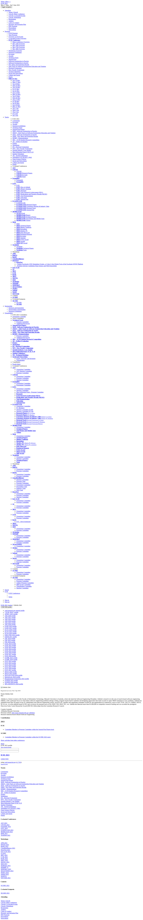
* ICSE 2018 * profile (11, 612)
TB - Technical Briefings (20, 155)
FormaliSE (19, 180)
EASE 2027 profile (11, 628)
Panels (11, 77)
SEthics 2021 (5, 872)
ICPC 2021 (4, 828)
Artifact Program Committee (25, 583)
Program (7, 31)
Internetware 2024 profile (12, 677)
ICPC (18, 185)
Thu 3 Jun (15, 112)
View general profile (6, 747)
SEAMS (19, 302)
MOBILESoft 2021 (7, 832)
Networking (12, 30)
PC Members (20, 408)
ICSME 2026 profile (11, 659)
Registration (12, 19)
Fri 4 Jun (15, 113)
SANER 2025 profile (11, 680)
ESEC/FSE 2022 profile (12, 635)
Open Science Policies (19, 159)
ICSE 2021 (4, 605)
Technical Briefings (15, 71)
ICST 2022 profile (10, 661)
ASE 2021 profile (10, 617)
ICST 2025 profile (10, 666)
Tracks (7, 117)
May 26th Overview (18, 45)
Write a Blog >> (6, 1)
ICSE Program (13, 33)
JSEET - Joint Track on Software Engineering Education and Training (33, 133)
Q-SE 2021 (4, 857)
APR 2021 (4, 843)
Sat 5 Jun (15, 115)
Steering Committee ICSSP (24, 409)
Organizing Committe (19, 316)
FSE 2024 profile (10, 638)
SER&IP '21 (4, 867)
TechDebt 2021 (5, 835)
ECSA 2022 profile (11, 633)
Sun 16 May (16, 80)
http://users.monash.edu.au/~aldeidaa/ (23, 713)
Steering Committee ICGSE (24, 411)
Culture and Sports (14, 75)
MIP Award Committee (23, 584)
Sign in (7, 600)
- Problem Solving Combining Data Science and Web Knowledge (36, 266)
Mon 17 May (16, 82)
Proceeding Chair (21, 486)
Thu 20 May (16, 87)
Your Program (13, 35)
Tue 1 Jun (15, 108)
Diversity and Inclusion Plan (17, 24)
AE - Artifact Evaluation (19, 141)
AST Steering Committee (24, 371)
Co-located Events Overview (17, 38)
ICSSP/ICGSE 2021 (7, 830)
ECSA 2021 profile (11, 631)
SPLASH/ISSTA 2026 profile (14, 684)
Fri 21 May (15, 89)
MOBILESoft (20, 213)
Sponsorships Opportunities (17, 309)
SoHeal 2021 (5, 874)
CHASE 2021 (5, 825)
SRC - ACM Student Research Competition (25, 140)
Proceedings (12, 28)
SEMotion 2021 (6, 865)
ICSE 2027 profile (10, 654)
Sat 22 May (16, 91)
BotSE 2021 (4, 846)
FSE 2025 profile (10, 640)
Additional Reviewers (23, 323)
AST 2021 (4, 823)
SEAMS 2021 (5, 893)
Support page (4, 764)
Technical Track (13, 58)
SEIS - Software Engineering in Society (24, 134)
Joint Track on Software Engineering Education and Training (27, 66)
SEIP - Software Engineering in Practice (24, 131)
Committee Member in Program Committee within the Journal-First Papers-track (29, 729)
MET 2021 (4, 855)
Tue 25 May (16, 96)
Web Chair (19, 490)
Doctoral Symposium (15, 68)
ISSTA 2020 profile (11, 672)
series (10, 605)
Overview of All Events (16, 37)
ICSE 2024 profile (10, 649)
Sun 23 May (16, 92)
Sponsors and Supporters (16, 308)
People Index (16, 364)
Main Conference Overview (21, 42)
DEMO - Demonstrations (20, 138)
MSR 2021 (4, 833)
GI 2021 (3, 853)
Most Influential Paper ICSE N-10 (22, 152)
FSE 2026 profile (10, 642)
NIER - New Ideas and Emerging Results (25, 136)
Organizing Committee (23, 369)
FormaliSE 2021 (6, 826)
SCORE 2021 (5, 885)
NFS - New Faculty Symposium (22, 148)
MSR (18, 224)
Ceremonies (16, 120)
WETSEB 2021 (6, 878)
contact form (4, 759)
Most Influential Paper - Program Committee (30, 392)
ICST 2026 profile (10, 668)
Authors (11, 21)
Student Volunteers (18, 154)
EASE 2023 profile (11, 626)
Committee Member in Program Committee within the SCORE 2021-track (28, 737)
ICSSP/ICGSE (20, 203)
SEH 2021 (4, 864)
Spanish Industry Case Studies (21, 150)
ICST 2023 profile (10, 663)
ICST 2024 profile (10, 665)
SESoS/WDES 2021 (7, 871)
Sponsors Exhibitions (15, 52)
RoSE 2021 (4, 858)
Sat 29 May (16, 103)
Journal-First (12, 59)
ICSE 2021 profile (6, 607)
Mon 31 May (16, 106)
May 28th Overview (18, 49)
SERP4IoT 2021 (6, 869)
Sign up (7, 602)
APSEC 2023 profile (11, 614)
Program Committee (22, 322)
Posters (14, 143)
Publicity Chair (21, 488)
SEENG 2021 (5, 862)
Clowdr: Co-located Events (17, 16)
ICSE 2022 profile (10, 645)
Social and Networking (16, 73)
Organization (9, 313)
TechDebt (19, 246)
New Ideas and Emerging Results (19, 64)
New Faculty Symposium (16, 70)
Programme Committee (23, 385)
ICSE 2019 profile (10, 644)
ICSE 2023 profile (10, 647)
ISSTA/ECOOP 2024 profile (13, 675)
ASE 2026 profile (10, 624)
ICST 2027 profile (10, 670)
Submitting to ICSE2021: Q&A (22, 157)
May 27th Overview (18, 47)
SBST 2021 (4, 860)
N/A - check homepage (23, 521)
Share (2, 743)
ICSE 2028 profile (10, 656)
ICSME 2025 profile (11, 658)
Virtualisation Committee (24, 586)
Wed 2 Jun (15, 110)
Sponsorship (8, 306)
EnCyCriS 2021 (6, 851)
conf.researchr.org (9, 762)
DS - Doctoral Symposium (20, 147)
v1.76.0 (18, 762)
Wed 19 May (16, 85)
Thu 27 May (16, 99)
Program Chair (20, 481)
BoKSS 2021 (5, 844)
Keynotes (11, 54)
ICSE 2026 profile (10, 652)
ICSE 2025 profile (10, 651)
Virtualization (20, 360)
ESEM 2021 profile (11, 637)
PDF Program (13, 26)
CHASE (19, 171)
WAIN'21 (4, 876)
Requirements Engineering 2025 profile (17, 679)
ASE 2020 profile (10, 616)
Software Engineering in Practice (19, 61)
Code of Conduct (14, 23)
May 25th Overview (18, 44)
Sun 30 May (16, 105)
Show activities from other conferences (13, 740)
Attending (8, 10)
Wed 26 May (16, 98)
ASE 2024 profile (10, 621)
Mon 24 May (16, 94)
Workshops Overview (15, 51)
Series (10, 597)
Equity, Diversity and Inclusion (25, 358)
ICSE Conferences (14, 593)
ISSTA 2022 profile (11, 673)
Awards (11, 56)
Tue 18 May (16, 84)
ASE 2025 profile (10, 623)
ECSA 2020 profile (11, 630)
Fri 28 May (15, 101)
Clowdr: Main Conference (17, 14)
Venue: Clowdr (13, 12)
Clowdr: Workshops (15, 17)
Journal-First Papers (18, 129)
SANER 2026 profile (11, 682)
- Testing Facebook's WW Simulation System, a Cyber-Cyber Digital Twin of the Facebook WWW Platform (49, 264)
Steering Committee (22, 380)
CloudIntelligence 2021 (8, 848)
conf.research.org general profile (15, 610)
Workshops (15, 145)
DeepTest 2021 (5, 850)
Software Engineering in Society (19, 63)
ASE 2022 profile (10, 619)
